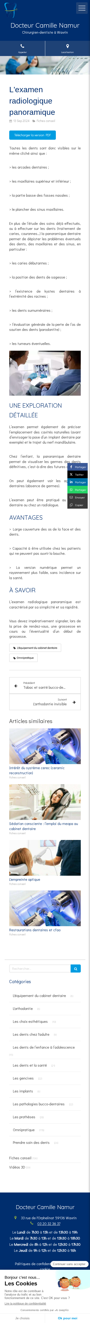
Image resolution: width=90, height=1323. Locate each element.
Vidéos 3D (17, 1167)
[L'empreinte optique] (45, 858)
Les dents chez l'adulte (31, 1034)
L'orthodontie (23, 1008)
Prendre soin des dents (31, 1142)
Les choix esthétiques (30, 1021)
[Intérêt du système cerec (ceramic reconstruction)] (45, 746)
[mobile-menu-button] (82, 8)
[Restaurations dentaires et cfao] (45, 908)
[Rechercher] (76, 968)
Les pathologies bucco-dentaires (39, 1103)
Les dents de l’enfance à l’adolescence (44, 1047)
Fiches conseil (20, 1157)
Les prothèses (24, 1116)
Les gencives (23, 1078)
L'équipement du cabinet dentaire (39, 995)
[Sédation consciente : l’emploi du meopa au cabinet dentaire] (45, 802)
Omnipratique (24, 1129)
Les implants (23, 1091)
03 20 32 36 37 (48, 1223)
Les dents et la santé (30, 1065)
